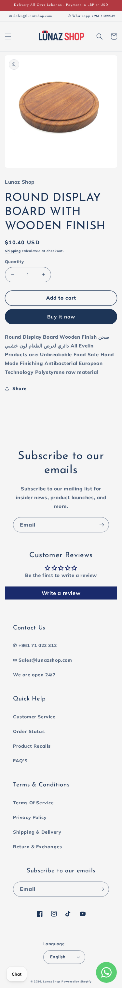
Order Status (29, 731)
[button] (8, 36)
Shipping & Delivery (37, 832)
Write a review (61, 593)
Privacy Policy (30, 817)
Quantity (14, 261)
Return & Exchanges (37, 847)
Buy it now (61, 317)
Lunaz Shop (51, 981)
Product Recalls (32, 746)
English (58, 956)
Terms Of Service (33, 803)
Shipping (13, 251)
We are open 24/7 (34, 675)
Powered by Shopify (76, 981)
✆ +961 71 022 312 (35, 645)
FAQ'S (20, 761)
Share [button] (19, 388)
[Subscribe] (101, 524)
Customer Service (34, 717)
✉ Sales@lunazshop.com (42, 660)
